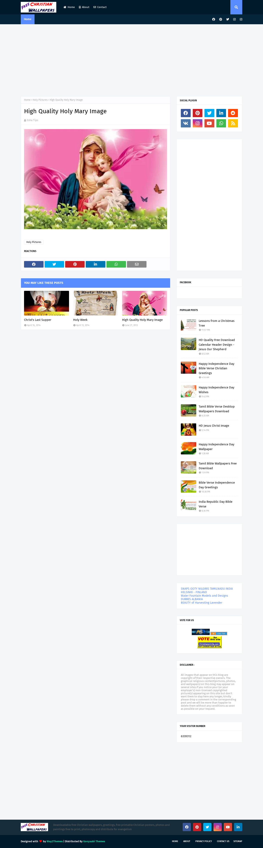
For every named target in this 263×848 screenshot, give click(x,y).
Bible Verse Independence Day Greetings (217, 485)
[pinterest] (220, 19)
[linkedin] (221, 113)
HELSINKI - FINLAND (194, 592)
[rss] (233, 123)
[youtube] (209, 123)
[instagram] (234, 19)
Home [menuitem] (27, 19)
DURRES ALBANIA (192, 599)
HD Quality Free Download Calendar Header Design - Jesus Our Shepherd (217, 344)
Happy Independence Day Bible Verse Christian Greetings (216, 368)
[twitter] (227, 19)
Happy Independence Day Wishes (216, 390)
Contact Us (223, 841)
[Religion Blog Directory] (219, 634)
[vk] (186, 123)
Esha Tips (32, 120)
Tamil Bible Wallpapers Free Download (218, 466)
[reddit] (233, 113)
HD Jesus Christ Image (214, 425)
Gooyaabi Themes (94, 841)
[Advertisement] (131, 59)
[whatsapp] (221, 123)
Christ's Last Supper (37, 320)
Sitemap (237, 841)
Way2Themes (55, 841)
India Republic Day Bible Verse (215, 504)
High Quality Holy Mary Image (142, 320)
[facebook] (213, 19)
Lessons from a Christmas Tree (216, 323)
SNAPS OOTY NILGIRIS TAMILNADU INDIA (207, 588)
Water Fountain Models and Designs (204, 595)
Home (71, 7)
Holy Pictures (40, 99)
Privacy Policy (203, 841)
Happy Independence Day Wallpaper (216, 446)
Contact (102, 7)
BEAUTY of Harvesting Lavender (201, 602)
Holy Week (80, 320)
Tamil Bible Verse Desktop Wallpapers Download (217, 409)
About (85, 7)
